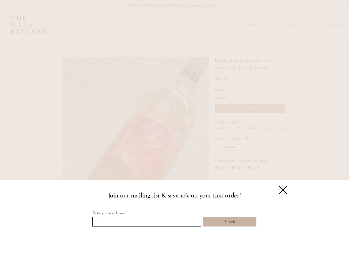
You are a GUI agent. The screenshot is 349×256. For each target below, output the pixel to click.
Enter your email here (108, 213)
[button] (283, 190)
